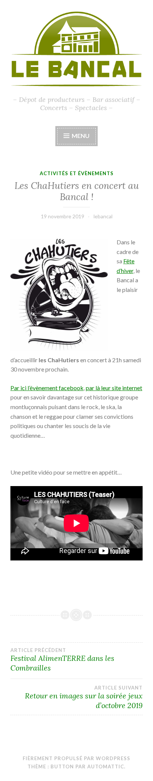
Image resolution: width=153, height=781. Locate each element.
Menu (80, 135)
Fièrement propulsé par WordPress (76, 758)
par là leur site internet (114, 387)
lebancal (103, 216)
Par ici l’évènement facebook (47, 387)
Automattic (105, 766)
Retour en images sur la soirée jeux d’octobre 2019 (84, 697)
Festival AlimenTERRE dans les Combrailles (62, 659)
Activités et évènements (77, 173)
